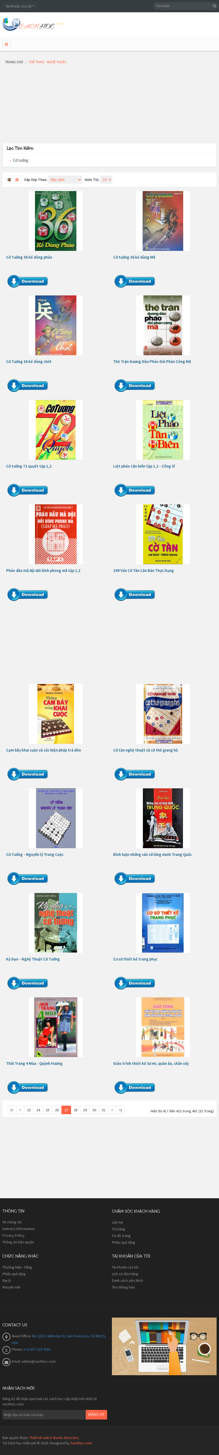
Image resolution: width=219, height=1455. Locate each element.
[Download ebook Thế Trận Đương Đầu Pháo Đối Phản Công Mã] (163, 325)
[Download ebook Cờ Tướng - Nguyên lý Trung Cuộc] (56, 818)
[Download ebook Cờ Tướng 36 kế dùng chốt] (56, 325)
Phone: (18, 1349)
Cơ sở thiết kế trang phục (135, 959)
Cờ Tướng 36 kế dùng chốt (29, 361)
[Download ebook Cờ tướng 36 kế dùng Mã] (163, 221)
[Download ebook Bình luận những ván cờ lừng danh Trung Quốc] (163, 818)
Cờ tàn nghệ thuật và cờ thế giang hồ (145, 750)
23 (29, 1110)
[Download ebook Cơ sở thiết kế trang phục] (163, 923)
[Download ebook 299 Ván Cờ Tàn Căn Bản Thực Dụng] (163, 534)
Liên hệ (117, 1222)
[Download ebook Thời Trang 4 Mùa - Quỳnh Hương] (56, 1027)
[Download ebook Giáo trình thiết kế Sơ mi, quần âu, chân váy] (163, 1027)
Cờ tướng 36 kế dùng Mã (134, 257)
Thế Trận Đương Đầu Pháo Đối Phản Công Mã (152, 361)
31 (103, 1110)
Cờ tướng (20, 160)
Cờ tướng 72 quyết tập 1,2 (29, 466)
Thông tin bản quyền (18, 1242)
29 (85, 1110)
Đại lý (6, 1280)
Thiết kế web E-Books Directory (54, 1437)
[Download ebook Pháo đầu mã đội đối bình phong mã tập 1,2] (56, 534)
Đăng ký (96, 1415)
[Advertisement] (109, 105)
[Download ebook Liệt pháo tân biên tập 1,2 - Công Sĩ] (163, 430)
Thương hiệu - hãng (17, 1267)
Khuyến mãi (11, 1287)
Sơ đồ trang (121, 1235)
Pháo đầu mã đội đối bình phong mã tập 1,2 (43, 570)
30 (94, 1110)
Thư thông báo (123, 1287)
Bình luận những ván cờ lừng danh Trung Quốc (152, 854)
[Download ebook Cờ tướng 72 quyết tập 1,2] (56, 430)
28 (75, 1110)
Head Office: (22, 1336)
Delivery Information (18, 1228)
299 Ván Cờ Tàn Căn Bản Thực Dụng (143, 570)
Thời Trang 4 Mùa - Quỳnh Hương (34, 1063)
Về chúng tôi (12, 1222)
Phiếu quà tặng (123, 1242)
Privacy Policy (13, 1235)
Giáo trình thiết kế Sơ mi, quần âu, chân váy (151, 1063)
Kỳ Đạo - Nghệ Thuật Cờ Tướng (33, 959)
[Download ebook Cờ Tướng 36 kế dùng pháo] (56, 221)
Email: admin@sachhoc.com (34, 1361)
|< (12, 1110)
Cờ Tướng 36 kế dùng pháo (29, 257)
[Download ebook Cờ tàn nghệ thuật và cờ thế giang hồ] (163, 714)
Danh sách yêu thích (127, 1280)
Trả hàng (118, 1229)
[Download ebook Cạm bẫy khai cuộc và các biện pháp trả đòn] (56, 714)
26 (57, 1110)
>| (120, 1110)
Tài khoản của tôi (125, 1267)
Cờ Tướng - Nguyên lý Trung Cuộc (35, 854)
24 (38, 1110)
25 (47, 1110)
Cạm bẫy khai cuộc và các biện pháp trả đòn (43, 750)
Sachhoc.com (81, 1443)
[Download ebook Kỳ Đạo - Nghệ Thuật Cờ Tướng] (56, 923)
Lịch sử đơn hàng (125, 1273)
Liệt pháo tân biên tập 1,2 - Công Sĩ (144, 466)
